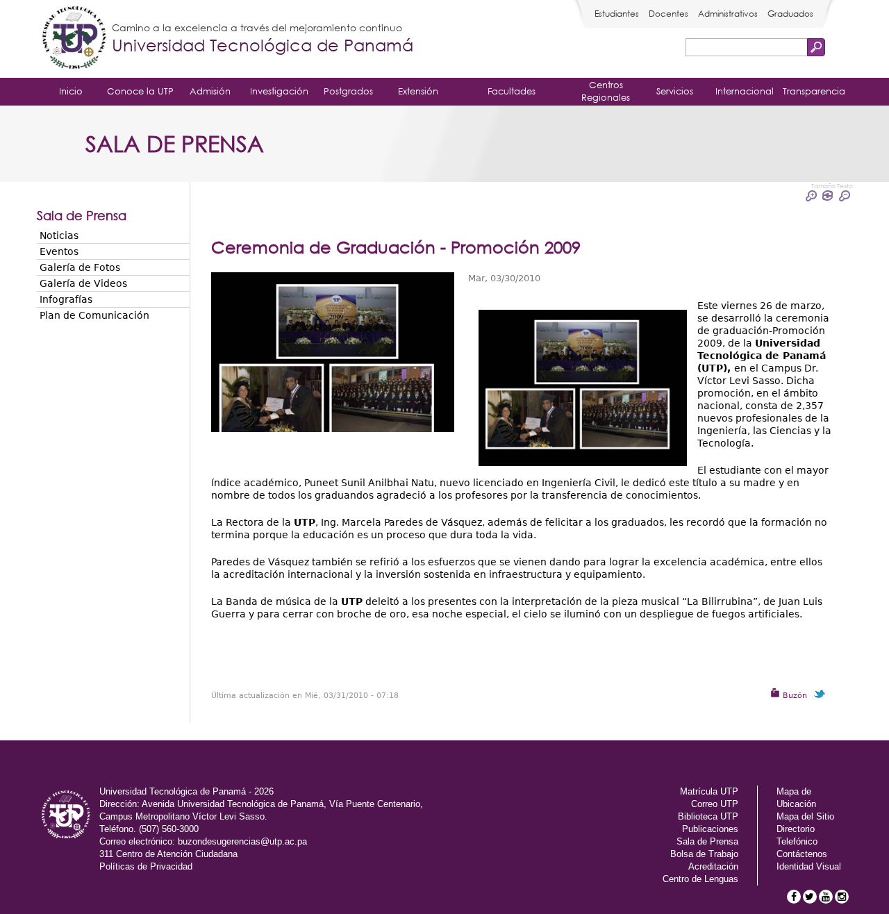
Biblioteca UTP (708, 816)
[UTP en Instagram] (842, 897)
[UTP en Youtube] (826, 897)
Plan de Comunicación (94, 315)
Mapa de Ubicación (796, 797)
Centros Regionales (605, 91)
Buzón (793, 695)
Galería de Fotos (80, 267)
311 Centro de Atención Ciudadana (168, 854)
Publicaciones (710, 829)
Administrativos (728, 13)
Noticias (59, 235)
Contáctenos (801, 854)
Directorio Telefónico (796, 835)
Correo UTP (714, 804)
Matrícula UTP (709, 791)
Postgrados (348, 91)
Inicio (71, 91)
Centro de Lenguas (700, 879)
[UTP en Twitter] (810, 897)
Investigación (279, 91)
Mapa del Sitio (805, 816)
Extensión (418, 91)
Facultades (511, 91)
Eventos (59, 251)
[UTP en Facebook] (794, 897)
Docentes (668, 13)
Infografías (66, 299)
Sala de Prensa (707, 841)
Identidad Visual (808, 866)
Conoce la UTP (140, 91)
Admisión (210, 91)
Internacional (744, 91)
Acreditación (713, 866)
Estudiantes (617, 13)
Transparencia (814, 91)
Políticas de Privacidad (145, 866)
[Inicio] (74, 39)
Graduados (790, 13)
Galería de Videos (83, 283)
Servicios (674, 91)
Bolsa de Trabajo (704, 854)
